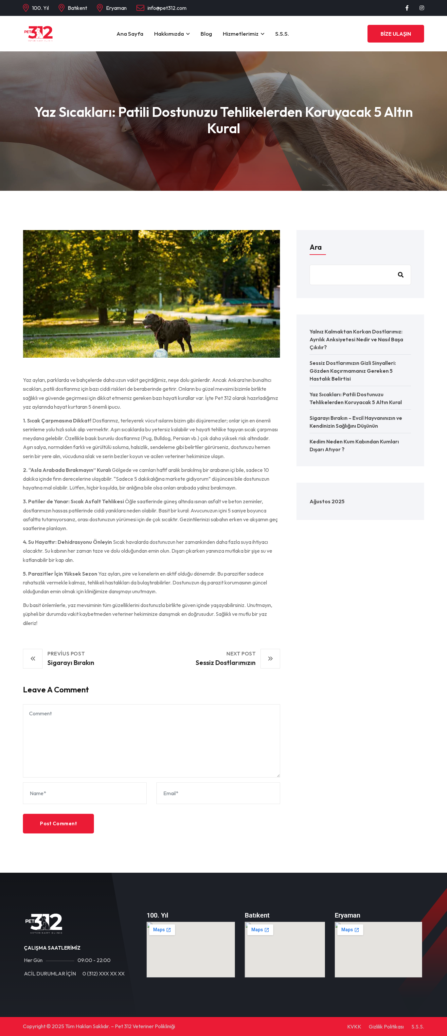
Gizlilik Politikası (386, 1026)
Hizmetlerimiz (241, 33)
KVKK (354, 1026)
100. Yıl (40, 8)
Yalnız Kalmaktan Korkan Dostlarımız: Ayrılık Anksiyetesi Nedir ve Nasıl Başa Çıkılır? (356, 339)
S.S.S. (282, 33)
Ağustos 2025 (327, 501)
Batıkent (77, 8)
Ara (316, 247)
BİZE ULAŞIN (396, 33)
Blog (206, 33)
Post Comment (58, 823)
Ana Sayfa (129, 33)
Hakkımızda (169, 33)
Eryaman (116, 8)
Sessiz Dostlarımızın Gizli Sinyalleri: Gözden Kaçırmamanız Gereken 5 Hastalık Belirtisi (353, 371)
